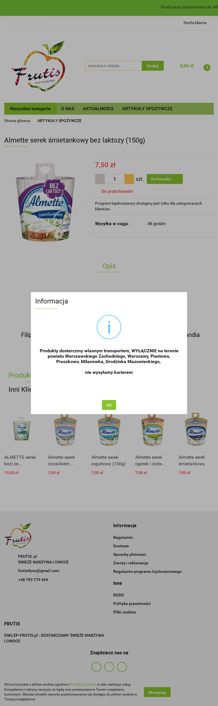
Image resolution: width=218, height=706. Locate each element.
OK (109, 405)
